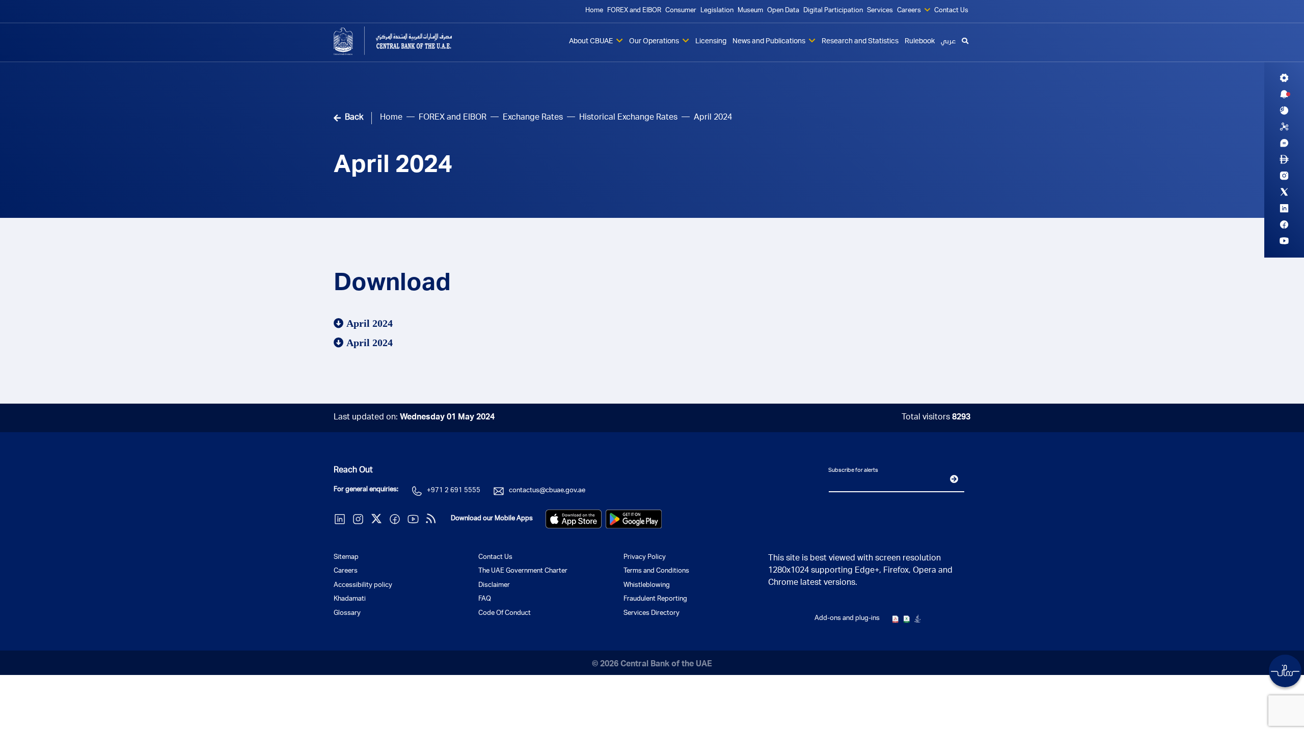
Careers (909, 11)
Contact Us (951, 11)
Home (594, 11)
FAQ (484, 599)
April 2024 (393, 167)
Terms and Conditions (656, 571)
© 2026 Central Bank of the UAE (652, 665)
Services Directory (651, 613)
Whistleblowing (646, 585)
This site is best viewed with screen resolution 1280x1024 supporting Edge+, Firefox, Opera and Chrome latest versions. (860, 571)
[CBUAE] (407, 40)
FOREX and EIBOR (634, 11)
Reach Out (353, 471)
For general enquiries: (366, 490)
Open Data (783, 11)
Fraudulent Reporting (655, 599)
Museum (750, 11)
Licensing (710, 41)
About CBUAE (591, 41)
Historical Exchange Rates (628, 118)
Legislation (717, 11)
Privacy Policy (644, 557)
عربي (948, 41)
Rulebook (920, 41)
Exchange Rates (533, 118)
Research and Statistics (860, 41)
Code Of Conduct (504, 613)
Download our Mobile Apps (492, 519)
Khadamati (350, 599)
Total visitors (936, 418)
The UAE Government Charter (522, 571)
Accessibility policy (363, 585)
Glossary (347, 613)
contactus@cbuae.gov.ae (547, 491)
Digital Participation (833, 11)
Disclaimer (494, 585)
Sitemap (346, 557)
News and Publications (769, 41)
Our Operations (655, 41)
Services (880, 11)
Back (354, 118)
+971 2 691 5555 (453, 491)
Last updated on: (414, 418)
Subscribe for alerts (853, 470)
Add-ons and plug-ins (847, 618)
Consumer (680, 11)
